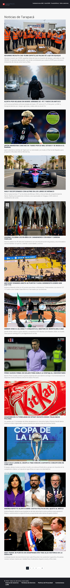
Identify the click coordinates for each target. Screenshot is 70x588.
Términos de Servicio (28, 583)
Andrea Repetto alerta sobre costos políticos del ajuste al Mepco (34, 509)
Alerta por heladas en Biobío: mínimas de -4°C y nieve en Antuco (32, 101)
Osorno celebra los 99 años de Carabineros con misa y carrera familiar (32, 238)
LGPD (7, 585)
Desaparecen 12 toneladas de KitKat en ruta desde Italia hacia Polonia (32, 418)
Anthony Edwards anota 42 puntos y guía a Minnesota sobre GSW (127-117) (33, 284)
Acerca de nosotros (12, 583)
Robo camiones (64, 3)
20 (42, 568)
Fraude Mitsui (55, 3)
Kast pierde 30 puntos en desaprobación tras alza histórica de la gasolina (33, 553)
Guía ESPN (47, 3)
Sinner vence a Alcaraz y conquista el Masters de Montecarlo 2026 (34, 329)
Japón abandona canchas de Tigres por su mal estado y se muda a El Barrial (34, 146)
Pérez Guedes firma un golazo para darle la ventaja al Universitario (34, 373)
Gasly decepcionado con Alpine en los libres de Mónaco (29, 191)
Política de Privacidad (45, 583)
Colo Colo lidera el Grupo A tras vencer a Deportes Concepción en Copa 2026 (34, 463)
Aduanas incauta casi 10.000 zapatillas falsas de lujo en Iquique (32, 55)
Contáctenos (59, 583)
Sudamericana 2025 (38, 3)
